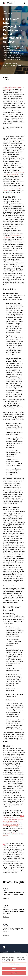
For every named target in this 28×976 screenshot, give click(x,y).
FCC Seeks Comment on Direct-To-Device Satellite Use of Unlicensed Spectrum (13, 929)
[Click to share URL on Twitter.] (5, 80)
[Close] (26, 955)
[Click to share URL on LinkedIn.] (8, 80)
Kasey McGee (19, 65)
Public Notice (7, 89)
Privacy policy (17, 951)
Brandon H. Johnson (11, 63)
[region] (14, 964)
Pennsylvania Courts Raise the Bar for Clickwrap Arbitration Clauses (13, 893)
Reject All (14, 968)
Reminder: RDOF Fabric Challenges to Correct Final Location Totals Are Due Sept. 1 (13, 911)
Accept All (14, 973)
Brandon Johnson (13, 833)
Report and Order (19, 140)
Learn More (12, 960)
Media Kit (5, 951)
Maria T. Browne (7, 65)
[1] (4, 843)
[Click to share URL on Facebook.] (6, 80)
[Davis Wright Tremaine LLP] (9, 3)
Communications (7, 13)
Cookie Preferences (14, 964)
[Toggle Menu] (24, 3)
